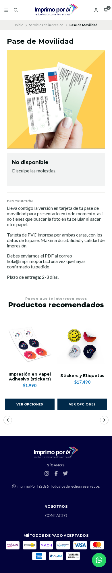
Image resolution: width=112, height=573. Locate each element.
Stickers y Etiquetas (82, 375)
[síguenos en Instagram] (46, 473)
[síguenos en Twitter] (65, 473)
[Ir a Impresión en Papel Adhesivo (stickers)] (30, 343)
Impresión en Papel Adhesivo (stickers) (30, 377)
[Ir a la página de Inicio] (56, 10)
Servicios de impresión (46, 25)
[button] (7, 420)
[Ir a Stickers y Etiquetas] (82, 343)
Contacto (56, 516)
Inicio (19, 25)
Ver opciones (29, 404)
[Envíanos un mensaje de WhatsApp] (99, 560)
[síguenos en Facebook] (56, 473)
